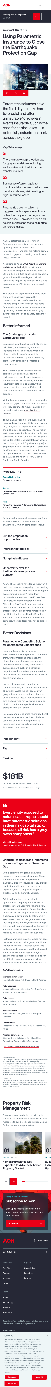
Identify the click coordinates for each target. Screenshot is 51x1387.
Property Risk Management (14, 14)
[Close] (47, 1335)
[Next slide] (13, 1181)
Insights (27, 1278)
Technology (8, 1302)
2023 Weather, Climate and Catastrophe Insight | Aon (21, 1046)
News (5, 1283)
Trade (5, 1297)
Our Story (7, 1268)
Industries (28, 1273)
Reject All (39, 1377)
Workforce (7, 1312)
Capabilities (29, 1268)
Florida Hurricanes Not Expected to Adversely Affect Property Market (22, 1165)
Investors (7, 1278)
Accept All (12, 1383)
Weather (6, 1307)
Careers (6, 1273)
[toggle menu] (46, 4)
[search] (40, 5)
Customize (12, 1377)
